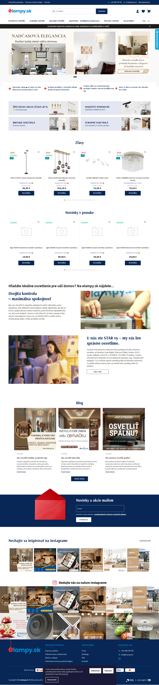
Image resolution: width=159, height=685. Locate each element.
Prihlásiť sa (83, 519)
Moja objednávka (144, 2)
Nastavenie (51, 680)
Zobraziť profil (145, 540)
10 (84, 200)
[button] (11, 53)
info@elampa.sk (131, 2)
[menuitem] (18, 21)
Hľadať (101, 11)
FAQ (83, 658)
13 (90, 200)
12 (88, 200)
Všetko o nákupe (51, 658)
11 (86, 200)
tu (67, 674)
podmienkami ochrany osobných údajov (110, 514)
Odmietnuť (95, 671)
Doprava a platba (51, 651)
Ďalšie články (80, 479)
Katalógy (85, 654)
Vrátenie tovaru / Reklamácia (56, 654)
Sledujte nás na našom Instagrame (83, 583)
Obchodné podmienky (16, 2)
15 (94, 200)
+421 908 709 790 (116, 2)
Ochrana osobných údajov (34, 2)
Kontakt (47, 2)
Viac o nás (98, 372)
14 (92, 200)
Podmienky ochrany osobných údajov (59, 661)
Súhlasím (108, 671)
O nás (84, 651)
